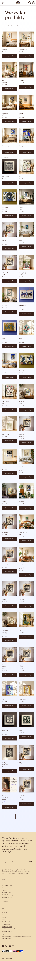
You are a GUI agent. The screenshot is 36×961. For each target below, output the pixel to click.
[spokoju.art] (18, 2)
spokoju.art (5, 958)
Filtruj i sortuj (9, 25)
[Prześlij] (31, 861)
